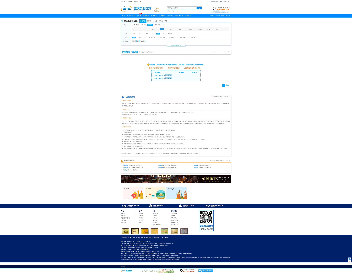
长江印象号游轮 (166, 259)
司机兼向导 (179, 15)
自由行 (155, 21)
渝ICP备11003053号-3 (151, 247)
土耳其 (190, 29)
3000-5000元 (172, 37)
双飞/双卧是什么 (175, 222)
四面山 (168, 11)
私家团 (138, 15)
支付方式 (132, 237)
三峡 (173, 11)
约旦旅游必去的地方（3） (205, 167)
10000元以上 (193, 37)
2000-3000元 (162, 37)
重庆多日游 (131, 15)
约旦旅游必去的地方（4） (170, 167)
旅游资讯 (223, 15)
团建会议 (170, 15)
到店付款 (155, 218)
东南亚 (137, 25)
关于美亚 (216, 1)
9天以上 (170, 33)
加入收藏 (210, 1)
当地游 (161, 21)
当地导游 (154, 15)
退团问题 (123, 222)
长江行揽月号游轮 (225, 257)
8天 (163, 33)
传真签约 (141, 215)
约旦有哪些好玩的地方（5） (206, 165)
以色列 (153, 29)
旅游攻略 (228, 15)
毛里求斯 (200, 29)
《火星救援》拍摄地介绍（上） (172, 165)
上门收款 (155, 222)
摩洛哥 (208, 29)
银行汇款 (155, 220)
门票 (166, 21)
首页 (123, 15)
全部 (133, 25)
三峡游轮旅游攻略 (153, 257)
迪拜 (134, 29)
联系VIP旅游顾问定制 (156, 68)
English (221, 1)
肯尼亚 (171, 29)
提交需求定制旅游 (174, 68)
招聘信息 (157, 237)
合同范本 (141, 222)
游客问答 (212, 15)
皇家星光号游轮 (156, 259)
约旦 (162, 29)
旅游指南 (218, 15)
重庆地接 (136, 153)
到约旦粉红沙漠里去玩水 (135, 165)
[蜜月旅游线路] (133, 198)
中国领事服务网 (144, 249)
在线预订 (123, 215)
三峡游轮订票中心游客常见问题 (176, 257)
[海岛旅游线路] (155, 198)
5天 (147, 33)
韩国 (159, 25)
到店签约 (141, 213)
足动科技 (130, 257)
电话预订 (123, 213)
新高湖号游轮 (176, 259)
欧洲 (142, 25)
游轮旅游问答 (163, 257)
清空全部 (143, 41)
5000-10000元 (182, 37)
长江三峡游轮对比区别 (204, 257)
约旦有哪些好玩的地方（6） (136, 167)
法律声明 (149, 237)
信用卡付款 (155, 213)
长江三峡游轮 (215, 257)
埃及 (144, 29)
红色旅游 (146, 15)
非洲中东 (150, 25)
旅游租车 (188, 15)
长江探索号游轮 (137, 259)
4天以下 (141, 33)
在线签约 (141, 218)
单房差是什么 (174, 218)
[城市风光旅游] (176, 198)
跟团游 (149, 21)
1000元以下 (142, 37)
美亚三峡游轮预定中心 (140, 257)
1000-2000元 (151, 37)
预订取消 (123, 220)
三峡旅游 (162, 15)
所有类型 (142, 21)
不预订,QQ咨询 (125, 218)
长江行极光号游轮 (126, 259)
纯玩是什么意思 (174, 220)
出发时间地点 (174, 213)
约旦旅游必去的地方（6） (135, 170)
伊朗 (217, 29)
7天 (158, 33)
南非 (180, 29)
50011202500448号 (133, 249)
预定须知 (165, 237)
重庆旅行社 (129, 153)
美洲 (145, 25)
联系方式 (140, 237)
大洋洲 (155, 25)
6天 (153, 33)
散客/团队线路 (174, 224)
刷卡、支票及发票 (157, 224)
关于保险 (173, 215)
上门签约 (141, 220)
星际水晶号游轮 (147, 259)
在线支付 (155, 215)
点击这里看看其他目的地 (192, 68)
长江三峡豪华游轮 (191, 257)
